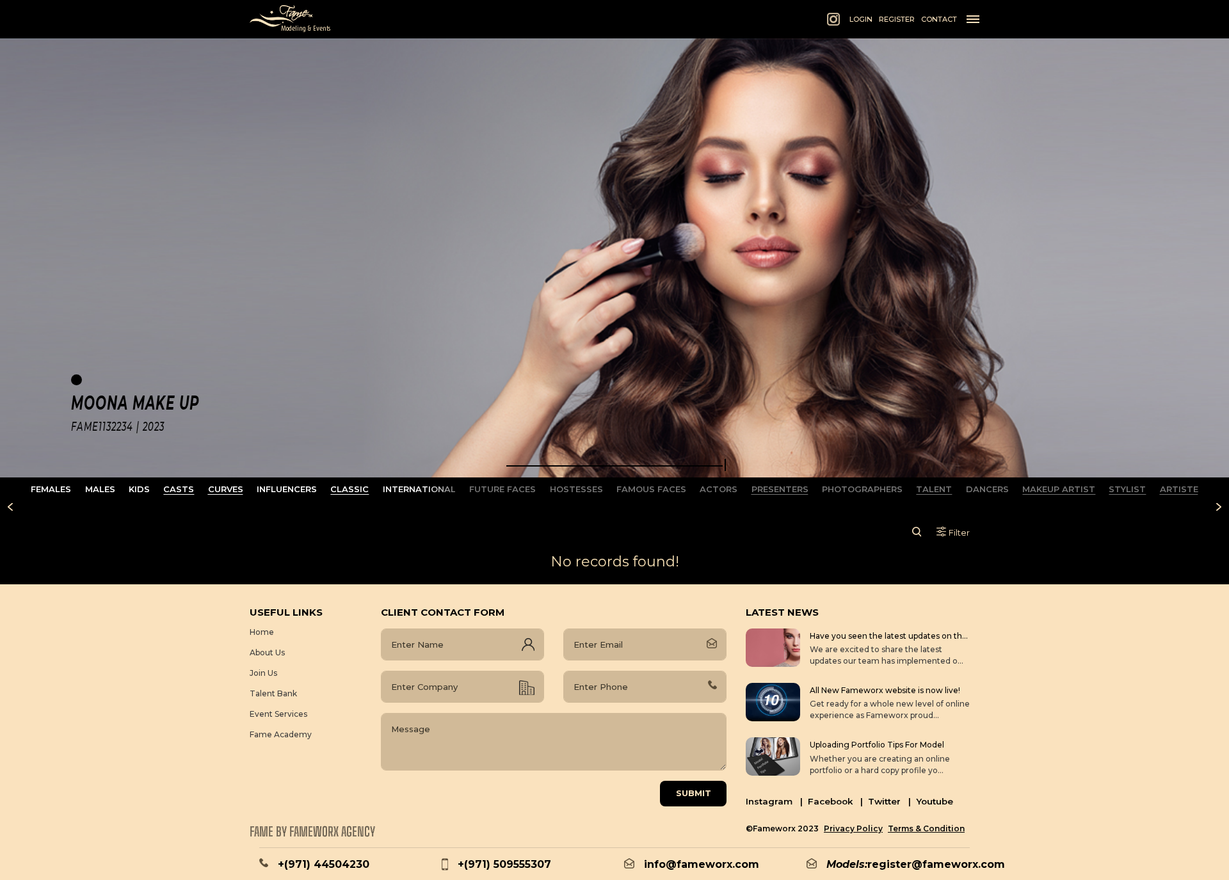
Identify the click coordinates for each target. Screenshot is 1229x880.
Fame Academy (281, 734)
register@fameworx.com (936, 864)
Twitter (889, 801)
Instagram (774, 801)
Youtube (934, 801)
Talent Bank (273, 693)
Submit (693, 793)
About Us (267, 652)
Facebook (835, 801)
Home (262, 632)
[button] (614, 466)
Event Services (278, 714)
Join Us (263, 673)
